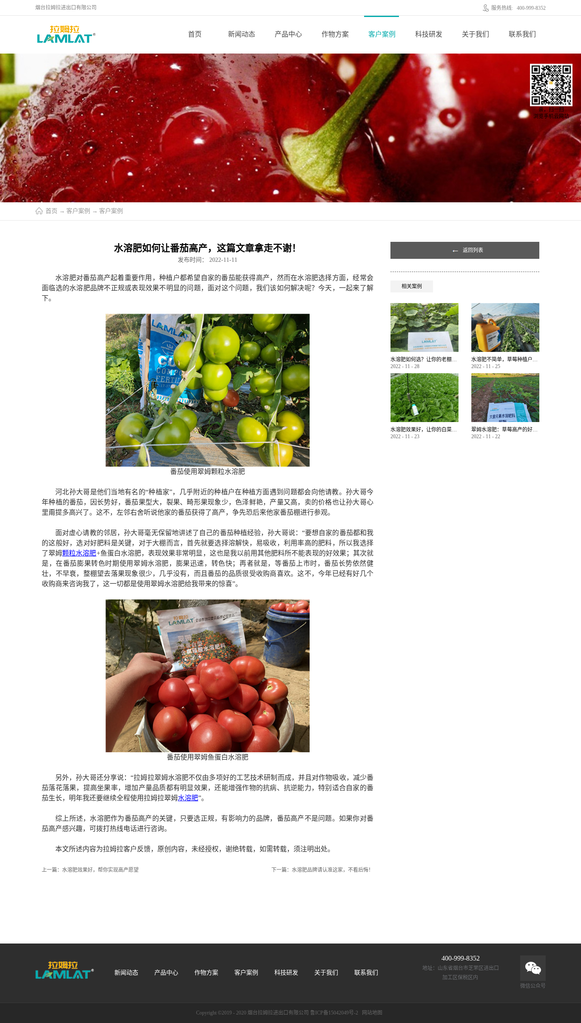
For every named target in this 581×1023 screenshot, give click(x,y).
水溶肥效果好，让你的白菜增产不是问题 (424, 430)
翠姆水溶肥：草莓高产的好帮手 (505, 430)
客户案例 (78, 211)
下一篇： (322, 870)
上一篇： (90, 870)
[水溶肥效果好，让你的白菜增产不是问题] (424, 376)
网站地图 (370, 1013)
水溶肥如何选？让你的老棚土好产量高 (424, 360)
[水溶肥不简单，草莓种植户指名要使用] (505, 306)
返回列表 (473, 250)
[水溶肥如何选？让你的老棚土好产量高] (424, 306)
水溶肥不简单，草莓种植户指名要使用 (505, 360)
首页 (195, 34)
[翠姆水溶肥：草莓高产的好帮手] (505, 376)
